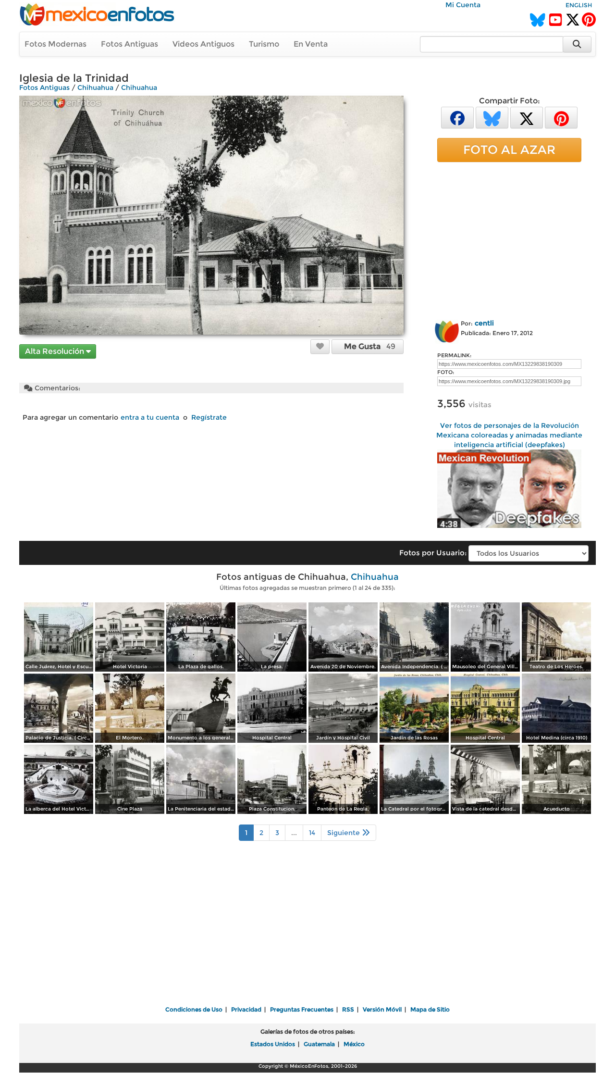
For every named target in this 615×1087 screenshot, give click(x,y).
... (294, 832)
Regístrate (209, 417)
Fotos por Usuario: (433, 552)
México (354, 1044)
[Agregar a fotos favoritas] (320, 346)
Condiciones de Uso (193, 1009)
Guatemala (319, 1044)
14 (312, 832)
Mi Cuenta (462, 4)
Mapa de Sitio (430, 1009)
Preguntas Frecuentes (301, 1009)
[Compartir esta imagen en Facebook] (457, 117)
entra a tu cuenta (150, 417)
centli (484, 323)
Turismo (264, 44)
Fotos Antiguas (129, 44)
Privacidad (246, 1009)
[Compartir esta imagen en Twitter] (526, 117)
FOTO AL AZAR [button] (509, 149)
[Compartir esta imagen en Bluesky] (492, 117)
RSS (348, 1009)
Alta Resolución (55, 351)
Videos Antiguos (203, 44)
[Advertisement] (509, 239)
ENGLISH (579, 5)
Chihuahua (95, 87)
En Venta (311, 44)
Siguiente (344, 832)
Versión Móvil (382, 1009)
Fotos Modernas (55, 44)
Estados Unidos (272, 1044)
